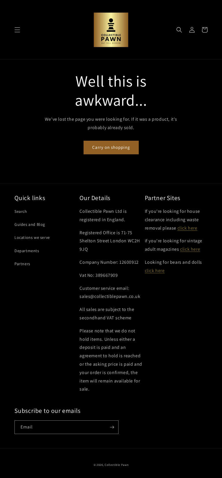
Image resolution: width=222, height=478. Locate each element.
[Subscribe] (112, 427)
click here (187, 228)
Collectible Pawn (116, 465)
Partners (22, 263)
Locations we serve (32, 237)
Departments (26, 250)
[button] (17, 29)
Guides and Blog (29, 224)
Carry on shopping (111, 147)
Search (20, 211)
